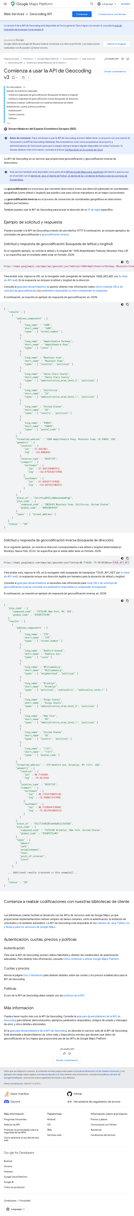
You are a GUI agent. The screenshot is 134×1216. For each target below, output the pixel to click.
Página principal (11, 59)
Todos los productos (14, 1187)
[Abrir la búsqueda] (92, 4)
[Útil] (122, 58)
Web (49, 1130)
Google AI (9, 1182)
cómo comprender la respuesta (89, 290)
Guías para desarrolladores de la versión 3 (46, 63)
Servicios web (54, 1135)
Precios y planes (99, 1119)
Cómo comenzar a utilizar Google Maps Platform (91, 958)
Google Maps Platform (48, 59)
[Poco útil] (127, 58)
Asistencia (96, 1130)
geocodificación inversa (55, 234)
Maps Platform (40, 4)
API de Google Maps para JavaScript (85, 172)
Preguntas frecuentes (15, 1119)
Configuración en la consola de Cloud (84, 149)
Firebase (8, 1171)
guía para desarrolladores (31, 286)
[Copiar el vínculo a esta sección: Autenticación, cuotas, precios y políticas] (80, 940)
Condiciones (10, 1200)
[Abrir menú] (5, 4)
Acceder (125, 4)
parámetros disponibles (55, 290)
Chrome (8, 1166)
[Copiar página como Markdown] (23, 77)
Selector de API (12, 1124)
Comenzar (82, 14)
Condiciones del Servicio (103, 1135)
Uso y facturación (33, 975)
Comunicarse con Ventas (112, 14)
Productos (28, 59)
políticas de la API (74, 995)
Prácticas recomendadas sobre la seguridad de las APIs (21, 1131)
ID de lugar (94, 209)
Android (51, 1119)
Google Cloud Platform (15, 1177)
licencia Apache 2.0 (50, 1074)
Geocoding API (41, 14)
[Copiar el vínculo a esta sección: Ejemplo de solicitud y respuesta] (65, 223)
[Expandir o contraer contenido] (24, 87)
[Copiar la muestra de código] (127, 262)
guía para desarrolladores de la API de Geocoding (38, 1030)
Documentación (70, 59)
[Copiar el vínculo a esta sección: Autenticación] (28, 948)
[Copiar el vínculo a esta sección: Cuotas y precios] (32, 969)
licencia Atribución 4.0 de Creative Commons (98, 1071)
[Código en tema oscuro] (122, 262)
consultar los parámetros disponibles (53, 587)
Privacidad (25, 1200)
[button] (40, 128)
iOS (49, 1124)
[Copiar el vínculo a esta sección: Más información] (37, 1008)
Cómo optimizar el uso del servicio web (21, 1139)
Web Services (14, 14)
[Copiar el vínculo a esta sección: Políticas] (19, 989)
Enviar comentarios (115, 71)
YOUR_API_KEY (121, 562)
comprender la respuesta (91, 587)
